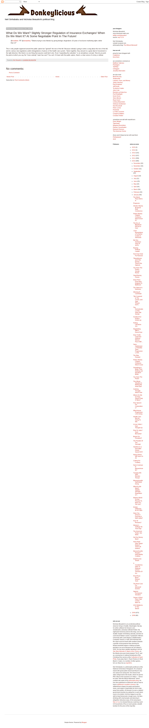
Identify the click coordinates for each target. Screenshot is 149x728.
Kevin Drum (116, 96)
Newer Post (10, 77)
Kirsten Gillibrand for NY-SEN (137, 508)
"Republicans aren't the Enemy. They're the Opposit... (137, 262)
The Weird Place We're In (138, 198)
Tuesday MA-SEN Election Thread (137, 475)
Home (57, 77)
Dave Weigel (117, 121)
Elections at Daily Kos (120, 92)
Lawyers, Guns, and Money (121, 80)
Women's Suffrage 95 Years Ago (137, 526)
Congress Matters (118, 113)
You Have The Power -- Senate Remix (137, 270)
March (136, 189)
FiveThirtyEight (117, 94)
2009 (134, 612)
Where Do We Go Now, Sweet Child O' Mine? (138, 397)
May (135, 184)
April (135, 186)
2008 (134, 615)
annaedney (27, 41)
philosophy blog (134, 680)
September (137, 171)
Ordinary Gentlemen (119, 104)
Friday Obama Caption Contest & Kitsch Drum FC (138, 217)
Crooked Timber (118, 115)
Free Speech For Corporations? (138, 405)
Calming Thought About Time (137, 390)
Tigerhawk (116, 123)
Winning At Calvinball (137, 292)
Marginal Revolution (119, 125)
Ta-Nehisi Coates (118, 88)
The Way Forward (136, 356)
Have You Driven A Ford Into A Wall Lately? (138, 515)
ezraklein (15, 41)
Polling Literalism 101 (137, 324)
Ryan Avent (116, 100)
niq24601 (129, 663)
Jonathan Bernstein (119, 71)
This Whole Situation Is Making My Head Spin (137, 384)
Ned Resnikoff (117, 106)
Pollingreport (117, 137)
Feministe (116, 110)
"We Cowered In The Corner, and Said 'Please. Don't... (137, 301)
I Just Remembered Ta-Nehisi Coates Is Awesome (138, 234)
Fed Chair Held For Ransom (138, 254)
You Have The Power (137, 377)
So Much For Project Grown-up (137, 318)
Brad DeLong (117, 76)
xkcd (114, 139)
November (137, 166)
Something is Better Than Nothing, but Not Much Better (138, 371)
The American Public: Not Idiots (137, 532)
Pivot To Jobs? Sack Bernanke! (137, 432)
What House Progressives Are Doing (138, 412)
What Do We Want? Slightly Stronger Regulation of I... (137, 491)
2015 (134, 147)
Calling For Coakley (136, 461)
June (135, 181)
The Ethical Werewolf (130, 45)
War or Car (116, 702)
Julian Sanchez (118, 82)
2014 (134, 150)
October (136, 169)
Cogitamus (116, 55)
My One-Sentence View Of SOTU (137, 242)
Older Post (104, 77)
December (137, 163)
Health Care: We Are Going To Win (137, 419)
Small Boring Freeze (137, 276)
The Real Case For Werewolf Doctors (138, 586)
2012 (134, 155)
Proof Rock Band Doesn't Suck (136, 578)
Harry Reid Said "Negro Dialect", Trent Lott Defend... (138, 545)
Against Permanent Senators (137, 593)
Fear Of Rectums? (137, 521)
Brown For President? (137, 437)
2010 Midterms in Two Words (138, 606)
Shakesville (116, 78)
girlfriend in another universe (127, 684)
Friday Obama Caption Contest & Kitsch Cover (138, 362)
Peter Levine (117, 108)
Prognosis (136, 203)
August (136, 176)
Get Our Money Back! (138, 538)
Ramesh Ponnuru (118, 129)
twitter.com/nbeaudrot (119, 35)
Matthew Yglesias (118, 63)
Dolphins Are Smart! (137, 559)
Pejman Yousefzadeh (119, 127)
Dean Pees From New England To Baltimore (137, 282)
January (136, 195)
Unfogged (116, 69)
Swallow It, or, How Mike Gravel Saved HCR (138, 449)
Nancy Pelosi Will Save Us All (138, 456)
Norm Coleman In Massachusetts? (138, 467)
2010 (134, 161)
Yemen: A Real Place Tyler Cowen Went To (137, 600)
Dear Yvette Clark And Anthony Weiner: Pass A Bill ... (138, 338)
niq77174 (121, 37)
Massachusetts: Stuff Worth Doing (138, 482)
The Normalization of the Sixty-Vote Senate (138, 311)
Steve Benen (117, 98)
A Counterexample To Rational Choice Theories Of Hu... (137, 568)
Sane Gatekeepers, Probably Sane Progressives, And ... (138, 349)
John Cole (116, 90)
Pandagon (116, 65)
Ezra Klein (116, 57)
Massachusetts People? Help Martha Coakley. (138, 553)
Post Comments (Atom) (22, 80)
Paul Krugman (117, 84)
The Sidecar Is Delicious (137, 288)
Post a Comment (14, 72)
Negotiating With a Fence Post (137, 330)
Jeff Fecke (116, 86)
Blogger (84, 722)
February (137, 192)
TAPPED (115, 67)
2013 (134, 153)
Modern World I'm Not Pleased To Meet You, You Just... (137, 501)
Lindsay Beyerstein (119, 102)
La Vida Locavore (118, 111)
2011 (134, 158)
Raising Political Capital (136, 249)
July (135, 178)
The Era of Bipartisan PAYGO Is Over (137, 225)
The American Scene (119, 131)
